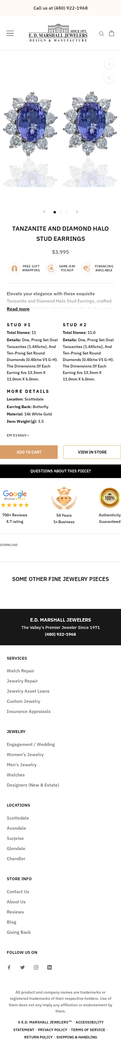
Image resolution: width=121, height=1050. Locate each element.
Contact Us (18, 891)
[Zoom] (109, 64)
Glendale (16, 848)
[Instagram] (36, 966)
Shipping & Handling (76, 1037)
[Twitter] (22, 966)
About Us (16, 901)
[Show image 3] (66, 212)
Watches (16, 775)
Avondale (16, 828)
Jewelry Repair (22, 681)
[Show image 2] (60, 212)
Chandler (16, 858)
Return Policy (38, 1037)
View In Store (92, 452)
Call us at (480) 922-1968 (60, 8)
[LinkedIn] (49, 966)
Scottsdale (18, 818)
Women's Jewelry (25, 754)
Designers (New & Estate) (33, 785)
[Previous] (44, 211)
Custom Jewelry (23, 701)
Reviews (15, 912)
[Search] (101, 33)
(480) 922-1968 (60, 634)
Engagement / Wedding (31, 744)
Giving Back (19, 932)
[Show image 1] (54, 212)
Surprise (15, 838)
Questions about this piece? (60, 471)
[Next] (77, 211)
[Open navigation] (10, 33)
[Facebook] (9, 966)
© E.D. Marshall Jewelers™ (45, 1022)
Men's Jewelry (22, 764)
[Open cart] (111, 33)
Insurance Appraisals (29, 711)
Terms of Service (88, 1029)
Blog (11, 922)
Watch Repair (20, 670)
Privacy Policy (52, 1029)
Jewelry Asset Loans (28, 691)
